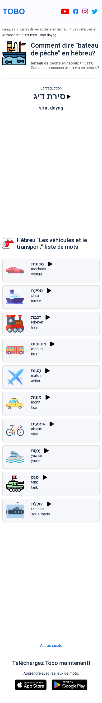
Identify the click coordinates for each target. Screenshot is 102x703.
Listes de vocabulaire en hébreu (44, 29)
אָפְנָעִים (38, 423)
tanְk (34, 482)
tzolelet (37, 509)
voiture (36, 274)
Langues (8, 29)
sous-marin (40, 514)
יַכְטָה (35, 450)
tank (34, 487)
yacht (35, 461)
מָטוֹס (36, 370)
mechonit (38, 269)
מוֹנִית (36, 397)
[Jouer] (68, 97)
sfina (35, 295)
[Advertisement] (51, 169)
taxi (34, 407)
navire (36, 301)
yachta (36, 455)
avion (35, 381)
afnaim (36, 429)
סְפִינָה (37, 290)
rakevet (37, 322)
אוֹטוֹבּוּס (38, 343)
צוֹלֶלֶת (37, 503)
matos (36, 375)
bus (34, 354)
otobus (37, 349)
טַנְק (35, 477)
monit (35, 402)
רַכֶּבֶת (36, 317)
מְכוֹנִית (37, 263)
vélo (34, 434)
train (34, 327)
